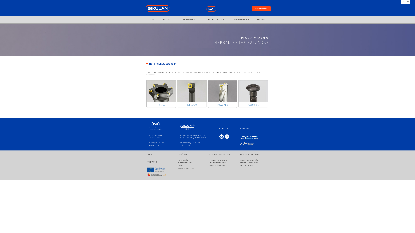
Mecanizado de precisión (249, 163)
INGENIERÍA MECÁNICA (216, 20)
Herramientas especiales (218, 160)
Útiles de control (246, 166)
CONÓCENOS (166, 20)
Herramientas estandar (217, 163)
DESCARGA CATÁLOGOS (242, 20)
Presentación (183, 160)
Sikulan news (262, 9)
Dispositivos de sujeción (249, 160)
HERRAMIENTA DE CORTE (190, 20)
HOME (152, 20)
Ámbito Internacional (185, 163)
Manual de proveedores (186, 168)
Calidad (180, 166)
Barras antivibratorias (217, 166)
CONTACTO (261, 20)
